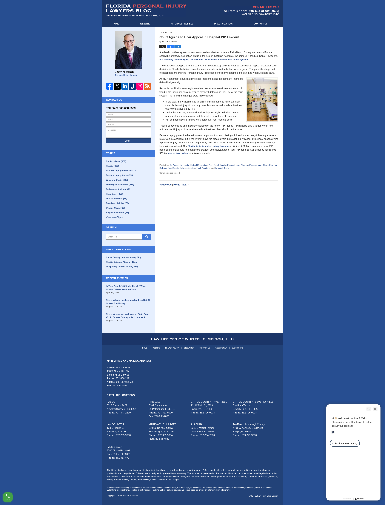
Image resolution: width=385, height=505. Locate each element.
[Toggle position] (368, 409)
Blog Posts (237, 348)
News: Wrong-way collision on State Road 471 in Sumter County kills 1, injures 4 (127, 315)
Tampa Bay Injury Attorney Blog (122, 266)
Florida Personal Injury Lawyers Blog (146, 10)
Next (185, 184)
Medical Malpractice (198, 165)
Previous (165, 184)
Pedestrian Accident (119, 189)
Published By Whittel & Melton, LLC (251, 10)
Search (146, 237)
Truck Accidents (203, 168)
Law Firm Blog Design (263, 496)
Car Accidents (175, 165)
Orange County (116, 208)
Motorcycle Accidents (120, 184)
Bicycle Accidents (117, 212)
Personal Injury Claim (258, 165)
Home (116, 24)
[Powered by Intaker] (359, 499)
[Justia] (132, 86)
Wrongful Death (222, 168)
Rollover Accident (187, 168)
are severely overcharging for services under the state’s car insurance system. (203, 59)
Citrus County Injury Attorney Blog (124, 257)
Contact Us (114, 99)
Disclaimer (189, 348)
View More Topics (114, 217)
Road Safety (173, 168)
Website (145, 24)
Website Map (221, 348)
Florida (186, 165)
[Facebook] (110, 86)
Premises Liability (117, 203)
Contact (260, 24)
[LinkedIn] (125, 86)
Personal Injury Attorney (237, 165)
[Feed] (147, 86)
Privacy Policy (172, 348)
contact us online (178, 153)
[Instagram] (140, 86)
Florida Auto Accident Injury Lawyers (208, 146)
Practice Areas (223, 24)
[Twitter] (117, 86)
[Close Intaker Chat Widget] (375, 409)
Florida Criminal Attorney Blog (121, 262)
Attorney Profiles (182, 24)
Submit (128, 141)
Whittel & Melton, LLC (132, 495)
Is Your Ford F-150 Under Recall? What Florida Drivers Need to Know (126, 288)
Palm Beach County (217, 165)
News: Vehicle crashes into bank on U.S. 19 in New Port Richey (128, 302)
